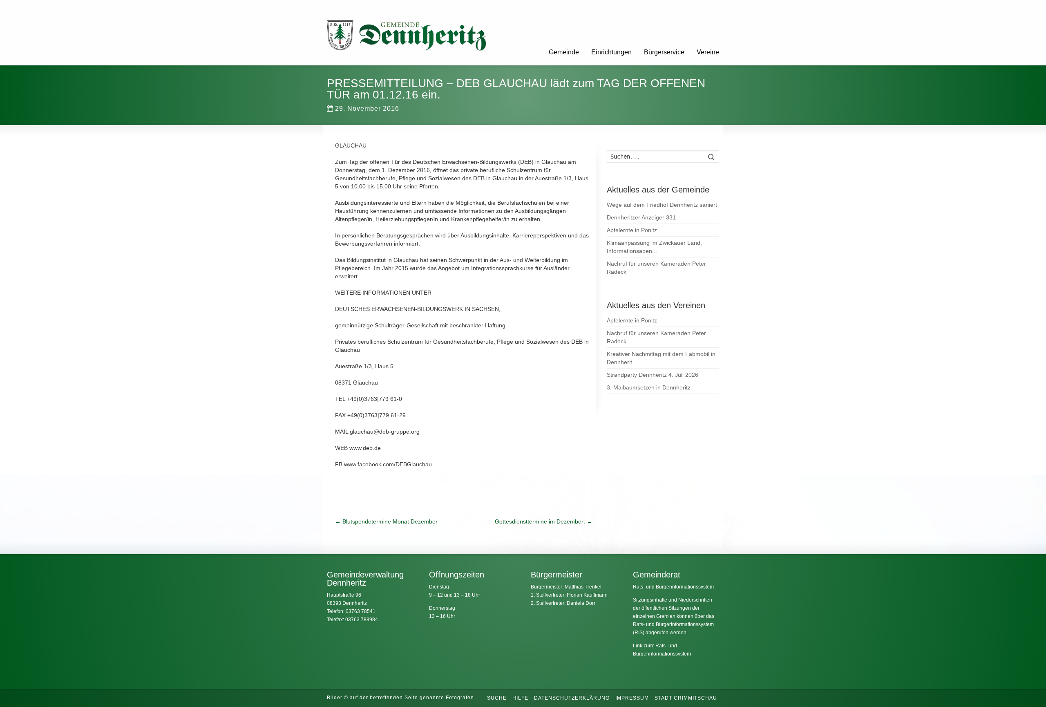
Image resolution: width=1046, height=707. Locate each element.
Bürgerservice (664, 52)
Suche (497, 698)
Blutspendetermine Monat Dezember (386, 521)
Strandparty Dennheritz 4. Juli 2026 (652, 374)
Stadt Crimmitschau (686, 698)
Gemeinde (564, 52)
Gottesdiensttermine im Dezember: (543, 521)
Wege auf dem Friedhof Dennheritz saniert (662, 204)
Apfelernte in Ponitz (632, 230)
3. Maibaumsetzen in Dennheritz (649, 387)
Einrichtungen (611, 52)
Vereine (708, 52)
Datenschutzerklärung (572, 698)
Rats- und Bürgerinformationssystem (673, 587)
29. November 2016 (367, 108)
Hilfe (520, 698)
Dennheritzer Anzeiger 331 (641, 217)
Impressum (632, 698)
